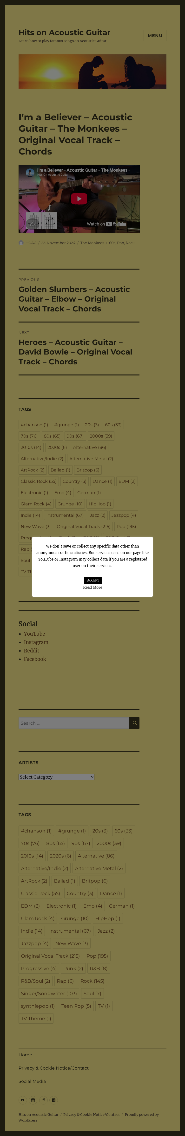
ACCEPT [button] (93, 580)
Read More (92, 587)
